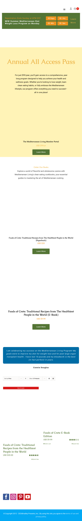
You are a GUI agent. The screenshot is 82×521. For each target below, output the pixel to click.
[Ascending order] (26, 379)
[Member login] (71, 8)
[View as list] (53, 379)
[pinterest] (20, 497)
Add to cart (48, 444)
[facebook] (6, 497)
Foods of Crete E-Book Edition (56, 434)
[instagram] (13, 497)
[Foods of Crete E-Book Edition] (61, 407)
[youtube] (28, 497)
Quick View (36, 459)
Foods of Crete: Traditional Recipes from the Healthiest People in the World (19, 448)
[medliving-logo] (11, 2)
